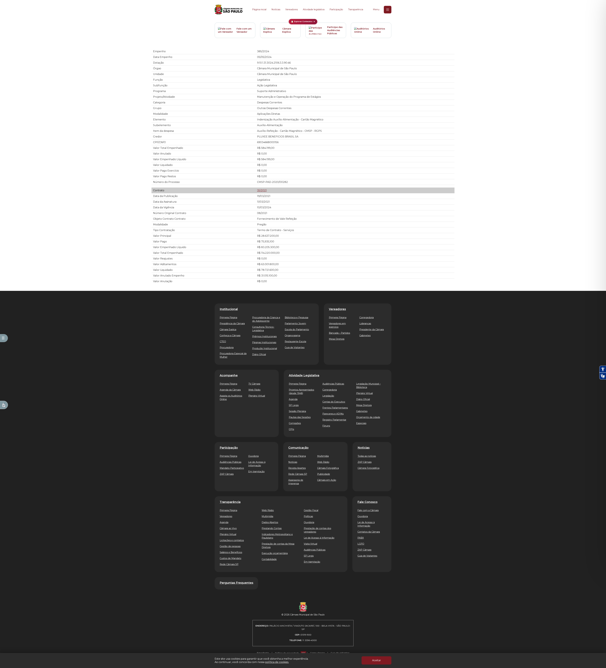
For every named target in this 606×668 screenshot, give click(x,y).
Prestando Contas (272, 528)
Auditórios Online (379, 30)
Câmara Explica (286, 30)
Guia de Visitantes (294, 347)
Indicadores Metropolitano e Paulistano (277, 536)
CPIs (291, 429)
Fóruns (326, 425)
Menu (376, 9)
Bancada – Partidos (339, 333)
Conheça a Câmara (230, 335)
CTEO (223, 341)
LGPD (360, 543)
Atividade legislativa (313, 9)
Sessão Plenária (297, 411)
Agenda (293, 399)
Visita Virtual (310, 543)
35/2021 (262, 190)
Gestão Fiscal (311, 510)
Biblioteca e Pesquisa (296, 317)
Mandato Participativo (232, 468)
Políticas (308, 516)
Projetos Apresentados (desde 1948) (301, 391)
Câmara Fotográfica (328, 468)
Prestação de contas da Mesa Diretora (278, 545)
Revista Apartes (297, 468)
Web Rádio (254, 389)
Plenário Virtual (256, 395)
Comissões (295, 423)
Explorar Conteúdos (303, 21)
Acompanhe (229, 375)
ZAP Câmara (227, 474)
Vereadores (291, 9)
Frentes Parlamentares (335, 407)
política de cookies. (277, 662)
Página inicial (259, 9)
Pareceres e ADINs (333, 413)
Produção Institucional (264, 348)
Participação (336, 9)
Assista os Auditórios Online (231, 397)
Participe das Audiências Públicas (335, 30)
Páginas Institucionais (264, 342)
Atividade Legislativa (304, 375)
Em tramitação (256, 471)
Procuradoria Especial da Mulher (233, 355)
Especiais (361, 423)
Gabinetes (365, 335)
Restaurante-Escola (295, 341)
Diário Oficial (259, 354)
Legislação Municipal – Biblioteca (368, 385)
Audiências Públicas (333, 383)
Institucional (229, 309)
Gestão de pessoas (230, 546)
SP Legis (294, 405)
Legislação (328, 395)
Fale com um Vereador (244, 30)
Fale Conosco (367, 502)
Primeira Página (228, 317)
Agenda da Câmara (230, 389)
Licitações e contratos (232, 540)
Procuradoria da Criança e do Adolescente (266, 319)
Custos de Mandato (230, 558)
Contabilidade (269, 559)
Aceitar (376, 660)
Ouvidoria (253, 456)
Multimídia (323, 456)
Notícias (275, 9)
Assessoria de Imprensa (295, 482)
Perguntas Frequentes (236, 583)
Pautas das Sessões (300, 417)
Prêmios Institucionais (264, 336)
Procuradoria (227, 347)
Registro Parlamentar (334, 419)
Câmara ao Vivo (228, 528)
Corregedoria (366, 317)
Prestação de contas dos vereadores (317, 530)
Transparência (355, 9)
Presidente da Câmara (371, 329)
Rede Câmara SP (297, 474)
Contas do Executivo (333, 401)
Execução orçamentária (275, 553)
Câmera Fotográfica (368, 468)
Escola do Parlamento (297, 329)
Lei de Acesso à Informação (256, 464)
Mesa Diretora (336, 339)
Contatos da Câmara (368, 531)
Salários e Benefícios (231, 552)
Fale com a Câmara (368, 510)
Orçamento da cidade (368, 417)
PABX (360, 537)
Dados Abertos (270, 522)
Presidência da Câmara (232, 323)
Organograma (292, 335)
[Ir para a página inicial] (228, 10)
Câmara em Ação (326, 480)
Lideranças (365, 323)
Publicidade (323, 474)
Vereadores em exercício (337, 325)
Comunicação (298, 447)
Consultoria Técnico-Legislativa (263, 329)
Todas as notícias (367, 456)
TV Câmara (254, 383)
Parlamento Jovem (295, 323)
